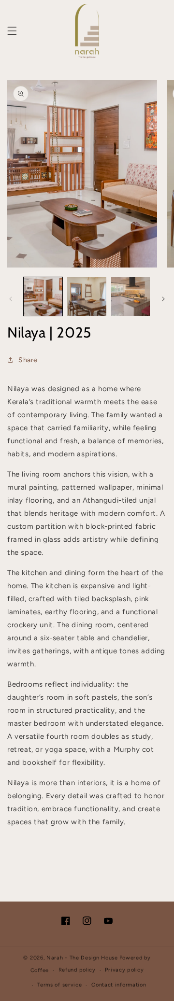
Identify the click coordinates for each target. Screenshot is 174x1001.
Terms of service (59, 985)
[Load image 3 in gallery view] (130, 296)
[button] (12, 31)
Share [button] (28, 360)
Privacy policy (124, 970)
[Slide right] (163, 299)
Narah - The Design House (82, 958)
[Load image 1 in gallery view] (43, 296)
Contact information (118, 985)
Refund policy (77, 970)
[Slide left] (10, 299)
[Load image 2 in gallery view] (86, 296)
